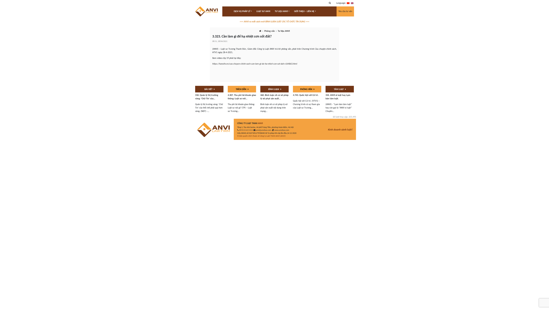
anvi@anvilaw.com (263, 130)
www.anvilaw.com (281, 130)
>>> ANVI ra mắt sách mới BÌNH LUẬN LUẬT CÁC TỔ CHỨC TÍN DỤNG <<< (274, 22)
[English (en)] (352, 3)
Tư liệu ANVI (284, 31)
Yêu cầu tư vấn (345, 11)
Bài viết (208, 89)
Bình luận (274, 89)
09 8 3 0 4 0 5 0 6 (246, 130)
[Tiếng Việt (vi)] (348, 3)
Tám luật (339, 89)
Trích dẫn (241, 89)
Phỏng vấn (269, 31)
